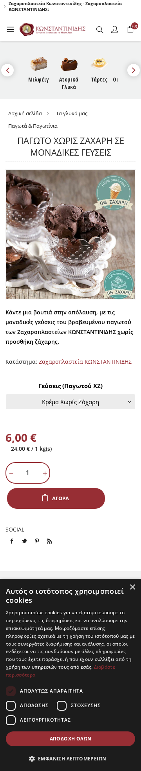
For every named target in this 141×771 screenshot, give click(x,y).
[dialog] (70, 675)
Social (14, 529)
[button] (70, 758)
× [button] (132, 587)
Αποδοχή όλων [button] (71, 738)
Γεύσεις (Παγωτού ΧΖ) (70, 386)
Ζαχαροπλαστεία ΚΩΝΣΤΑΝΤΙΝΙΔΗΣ (85, 361)
